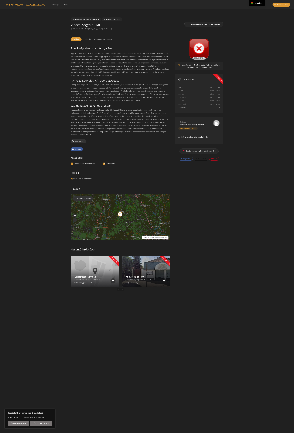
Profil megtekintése (187, 128)
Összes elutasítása (18, 423)
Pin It (215, 159)
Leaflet (145, 237)
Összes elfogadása (41, 423)
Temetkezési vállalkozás (81, 19)
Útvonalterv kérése (84, 198)
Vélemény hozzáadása (103, 39)
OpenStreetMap (155, 237)
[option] (95, 271)
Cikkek (65, 5)
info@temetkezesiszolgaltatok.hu (194, 137)
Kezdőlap (55, 5)
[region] (30, 418)
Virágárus (95, 19)
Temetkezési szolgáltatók (24, 4)
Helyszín (87, 39)
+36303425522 (79, 141)
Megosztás (186, 159)
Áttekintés (76, 39)
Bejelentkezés (282, 5)
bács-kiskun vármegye (111, 19)
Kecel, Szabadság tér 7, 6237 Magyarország (92, 28)
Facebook (77, 149)
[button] (75, 215)
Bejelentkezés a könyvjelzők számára (201, 151)
